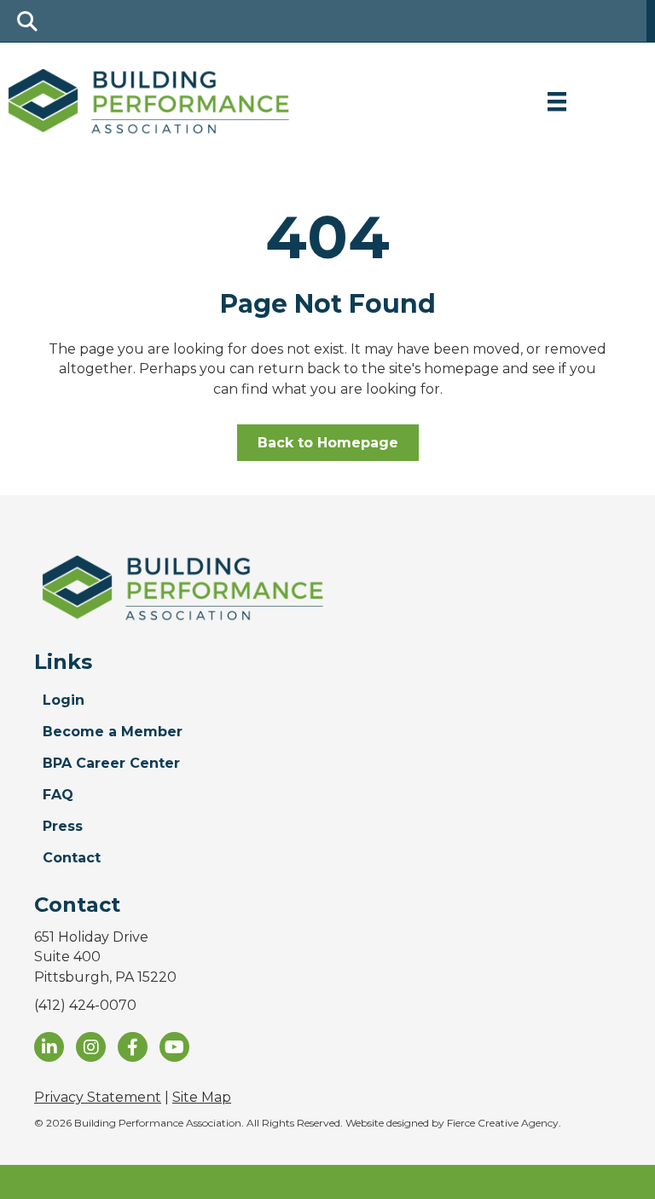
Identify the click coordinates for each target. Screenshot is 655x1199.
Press (63, 826)
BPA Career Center (111, 763)
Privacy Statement (97, 1097)
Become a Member (113, 731)
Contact (72, 858)
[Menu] (557, 101)
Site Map (201, 1097)
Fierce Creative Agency (503, 1122)
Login (63, 700)
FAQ (58, 795)
